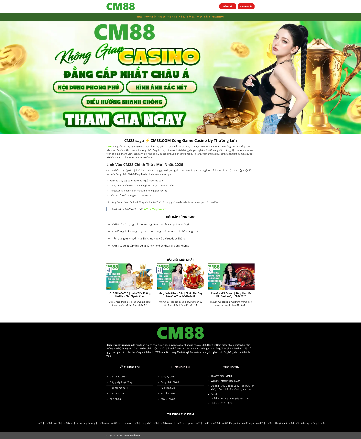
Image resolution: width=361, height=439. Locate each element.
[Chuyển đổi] (109, 225)
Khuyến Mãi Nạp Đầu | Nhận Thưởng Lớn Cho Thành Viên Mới (180, 295)
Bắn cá (190, 17)
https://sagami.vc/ (155, 209)
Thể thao (172, 17)
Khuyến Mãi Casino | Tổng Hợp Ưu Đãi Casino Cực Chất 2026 (231, 295)
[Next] (255, 288)
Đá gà (199, 17)
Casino (162, 17)
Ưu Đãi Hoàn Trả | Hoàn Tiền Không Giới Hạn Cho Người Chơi (130, 295)
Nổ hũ (182, 17)
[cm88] (120, 6)
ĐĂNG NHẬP (246, 6)
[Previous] (106, 288)
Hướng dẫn (150, 17)
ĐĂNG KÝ (227, 6)
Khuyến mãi (218, 17)
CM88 (139, 17)
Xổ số (207, 17)
